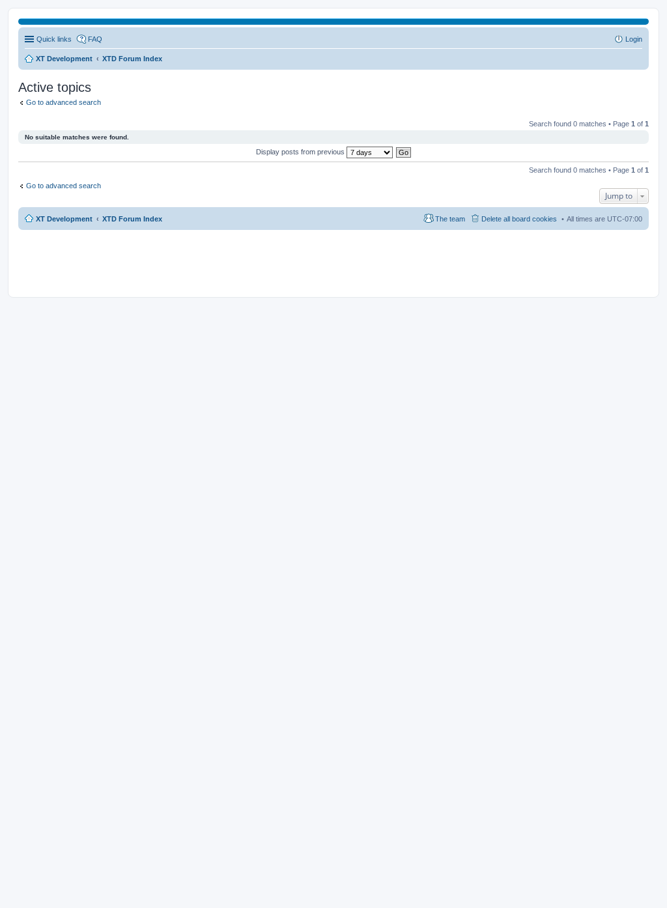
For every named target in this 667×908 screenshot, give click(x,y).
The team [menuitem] (450, 219)
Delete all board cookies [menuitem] (519, 219)
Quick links (54, 39)
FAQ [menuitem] (95, 39)
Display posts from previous (301, 152)
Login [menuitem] (633, 39)
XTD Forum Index (132, 219)
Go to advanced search (63, 102)
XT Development (64, 219)
